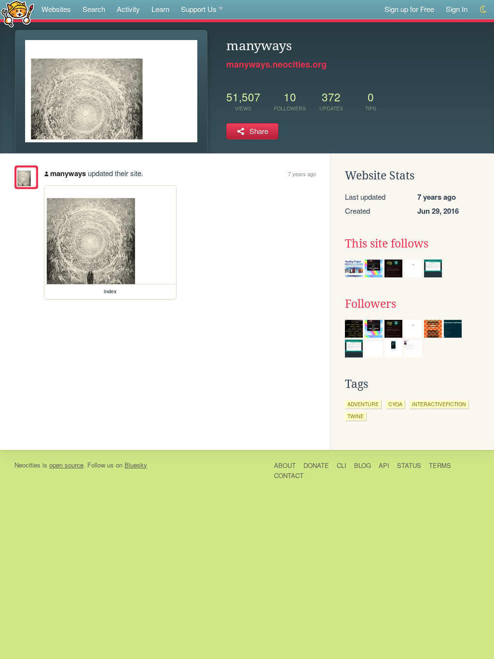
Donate (316, 465)
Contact (288, 475)
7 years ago (302, 174)
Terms (440, 465)
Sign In (456, 9)
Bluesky (135, 464)
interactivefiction (439, 404)
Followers (370, 304)
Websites (56, 9)
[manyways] (26, 177)
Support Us (199, 9)
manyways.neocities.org (276, 64)
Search (93, 9)
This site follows (386, 243)
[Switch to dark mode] (483, 9)
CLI (341, 465)
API (384, 465)
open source (66, 464)
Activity (128, 9)
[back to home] (17, 13)
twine (355, 416)
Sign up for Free (409, 9)
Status (409, 465)
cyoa (395, 404)
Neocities (27, 464)
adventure (363, 404)
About (285, 465)
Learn (160, 9)
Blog (362, 465)
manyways (68, 173)
